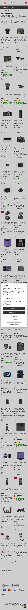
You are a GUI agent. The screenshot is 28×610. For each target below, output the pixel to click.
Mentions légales (14, 324)
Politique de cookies (14, 319)
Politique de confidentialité (14, 322)
